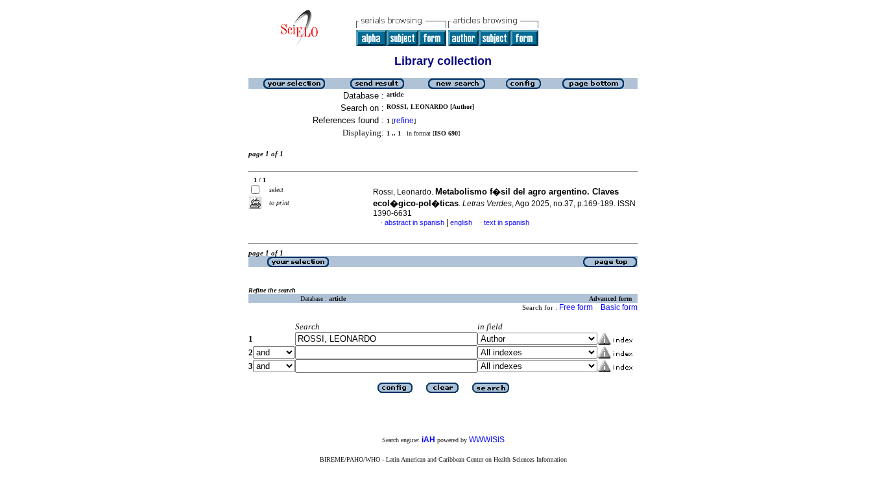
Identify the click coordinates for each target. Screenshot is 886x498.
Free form (576, 307)
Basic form (619, 307)
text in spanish (506, 222)
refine (404, 120)
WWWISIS (487, 439)
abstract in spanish (414, 222)
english (461, 222)
